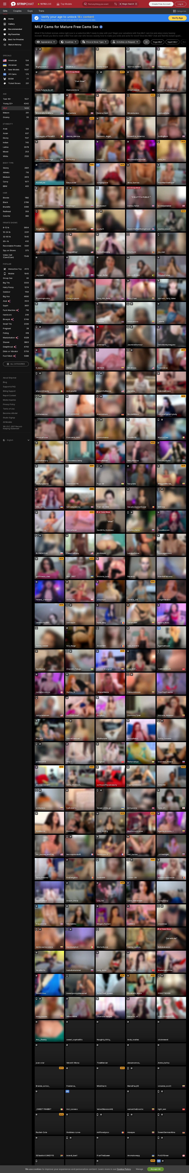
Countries (69, 42)
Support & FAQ (9, 387)
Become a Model (10, 413)
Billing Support (9, 391)
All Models (7, 422)
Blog (5, 382)
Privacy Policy (9, 404)
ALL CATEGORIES (17, 364)
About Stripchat (9, 378)
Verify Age (177, 18)
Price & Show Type (95, 42)
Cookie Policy (124, 1169)
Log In (180, 4)
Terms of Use (8, 409)
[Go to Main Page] (22, 4)
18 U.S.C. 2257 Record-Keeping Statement (13, 428)
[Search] (116, 4)
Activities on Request (126, 42)
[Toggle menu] (4, 4)
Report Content (9, 396)
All (146, 42)
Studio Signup (9, 418)
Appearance (46, 42)
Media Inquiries (9, 400)
